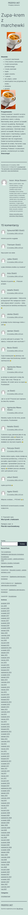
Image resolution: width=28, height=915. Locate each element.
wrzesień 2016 (5, 628)
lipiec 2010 (4, 795)
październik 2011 (6, 761)
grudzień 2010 (5, 783)
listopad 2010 (5, 785)
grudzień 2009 (5, 813)
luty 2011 (3, 778)
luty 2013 (4, 721)
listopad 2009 (5, 815)
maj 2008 (4, 859)
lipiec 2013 (4, 709)
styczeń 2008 (5, 869)
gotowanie (6, 169)
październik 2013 (6, 702)
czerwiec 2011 (5, 771)
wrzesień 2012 (5, 734)
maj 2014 (4, 684)
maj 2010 (4, 800)
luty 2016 (4, 640)
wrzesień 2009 (5, 820)
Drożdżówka (5, 557)
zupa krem (4, 171)
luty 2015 (4, 662)
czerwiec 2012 (5, 741)
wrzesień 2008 (5, 850)
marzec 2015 (5, 660)
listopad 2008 (5, 845)
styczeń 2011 (5, 781)
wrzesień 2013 (5, 704)
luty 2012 (4, 751)
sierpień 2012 (5, 736)
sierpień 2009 (5, 822)
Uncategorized (21, 167)
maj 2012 (4, 744)
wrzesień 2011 (5, 763)
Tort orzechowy (6, 552)
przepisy (24, 169)
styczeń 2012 (5, 753)
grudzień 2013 (5, 697)
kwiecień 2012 (5, 746)
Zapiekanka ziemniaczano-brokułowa (12, 554)
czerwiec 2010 (5, 798)
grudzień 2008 (5, 842)
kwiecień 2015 (5, 657)
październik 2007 (6, 877)
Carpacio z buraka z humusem (10, 563)
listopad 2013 (5, 699)
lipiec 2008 (4, 855)
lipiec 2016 (4, 633)
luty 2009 (4, 837)
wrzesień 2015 (5, 650)
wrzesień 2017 (5, 613)
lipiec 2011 (4, 768)
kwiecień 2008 (5, 862)
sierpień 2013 (5, 707)
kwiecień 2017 (5, 618)
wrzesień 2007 (5, 879)
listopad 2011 (5, 758)
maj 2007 (4, 889)
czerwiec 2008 (5, 857)
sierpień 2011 (5, 766)
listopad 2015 (5, 645)
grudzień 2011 (5, 756)
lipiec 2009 (4, 825)
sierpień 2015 (5, 652)
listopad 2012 (5, 729)
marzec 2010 (5, 805)
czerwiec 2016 (5, 635)
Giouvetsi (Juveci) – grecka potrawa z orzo (12, 559)
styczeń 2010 (5, 810)
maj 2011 (3, 773)
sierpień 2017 (5, 615)
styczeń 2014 (5, 694)
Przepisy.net (14, 3)
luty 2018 (4, 606)
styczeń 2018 (5, 608)
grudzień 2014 (5, 667)
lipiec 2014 (4, 680)
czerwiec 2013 (5, 712)
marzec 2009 (5, 835)
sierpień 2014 (5, 677)
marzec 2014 (5, 689)
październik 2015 (6, 647)
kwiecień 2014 (5, 687)
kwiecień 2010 (5, 803)
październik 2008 (6, 847)
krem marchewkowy (15, 169)
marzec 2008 (5, 864)
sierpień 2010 (5, 793)
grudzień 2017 (5, 611)
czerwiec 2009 (5, 827)
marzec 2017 (5, 620)
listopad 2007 (5, 874)
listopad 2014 (5, 670)
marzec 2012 (5, 749)
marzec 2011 (5, 776)
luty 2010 (4, 808)
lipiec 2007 (4, 884)
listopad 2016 (5, 625)
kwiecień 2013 (5, 716)
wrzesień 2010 (5, 790)
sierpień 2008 (5, 852)
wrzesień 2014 (5, 675)
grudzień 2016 (5, 623)
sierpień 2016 (5, 630)
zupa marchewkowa (12, 171)
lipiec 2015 (4, 655)
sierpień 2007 (5, 882)
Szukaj (3, 540)
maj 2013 (4, 714)
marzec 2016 (5, 638)
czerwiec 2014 (5, 682)
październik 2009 (6, 818)
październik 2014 (6, 672)
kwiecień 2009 (5, 832)
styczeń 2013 (5, 724)
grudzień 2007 (5, 872)
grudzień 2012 (5, 726)
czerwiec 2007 (5, 887)
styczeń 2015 (5, 665)
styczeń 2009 (5, 840)
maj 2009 (4, 830)
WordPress (19, 908)
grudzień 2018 (5, 603)
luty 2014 (4, 692)
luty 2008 (4, 867)
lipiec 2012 (4, 739)
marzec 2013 (5, 719)
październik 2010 (6, 788)
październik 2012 (6, 731)
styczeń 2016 (5, 643)
